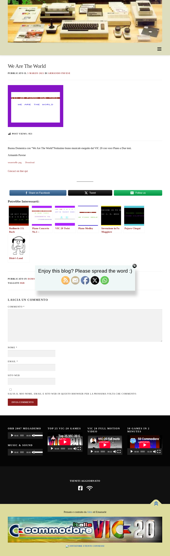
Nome (12, 347)
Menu (159, 49)
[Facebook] (80, 488)
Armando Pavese (59, 73)
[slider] (37, 435)
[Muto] (33, 435)
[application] (25, 435)
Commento (16, 306)
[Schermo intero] (79, 448)
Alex (89, 512)
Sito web (14, 375)
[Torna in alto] (156, 504)
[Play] (12, 435)
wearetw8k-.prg (15, 162)
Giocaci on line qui (18, 171)
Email (13, 361)
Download (30, 162)
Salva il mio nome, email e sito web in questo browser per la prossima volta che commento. (72, 393)
